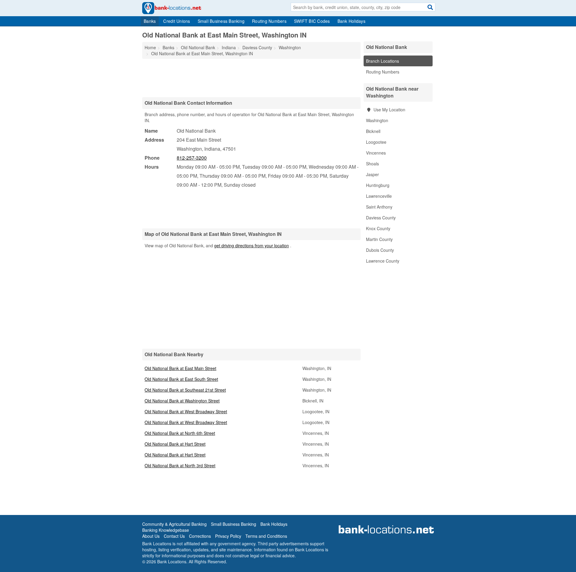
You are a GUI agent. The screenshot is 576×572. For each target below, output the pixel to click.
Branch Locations (382, 61)
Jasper (372, 174)
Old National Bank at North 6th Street (180, 433)
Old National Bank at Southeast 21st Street (185, 390)
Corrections (200, 536)
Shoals (372, 164)
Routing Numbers (269, 21)
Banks (150, 21)
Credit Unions (176, 21)
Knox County (378, 228)
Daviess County (381, 218)
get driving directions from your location (251, 245)
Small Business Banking (221, 21)
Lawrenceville (379, 196)
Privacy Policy (228, 536)
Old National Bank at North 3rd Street (180, 465)
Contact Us (174, 536)
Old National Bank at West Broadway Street (186, 411)
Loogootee (376, 142)
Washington (377, 120)
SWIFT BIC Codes (312, 21)
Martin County (379, 239)
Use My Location (388, 110)
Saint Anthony (379, 207)
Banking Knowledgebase (165, 530)
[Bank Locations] (171, 8)
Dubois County (380, 250)
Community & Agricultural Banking (174, 524)
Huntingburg (377, 185)
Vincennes (376, 153)
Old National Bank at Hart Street (175, 444)
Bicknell (373, 131)
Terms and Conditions (266, 536)
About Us (151, 536)
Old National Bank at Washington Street (182, 401)
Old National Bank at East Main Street (180, 368)
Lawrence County (382, 261)
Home (150, 47)
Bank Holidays (351, 21)
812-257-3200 (192, 157)
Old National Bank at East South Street (181, 379)
